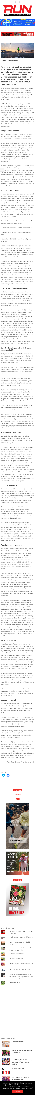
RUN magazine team (18, 1068)
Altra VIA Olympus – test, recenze (20, 969)
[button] (17, 10)
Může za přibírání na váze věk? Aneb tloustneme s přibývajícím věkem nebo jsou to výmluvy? (21, 976)
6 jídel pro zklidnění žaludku (18, 953)
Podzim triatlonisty (18, 1041)
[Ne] (33, 1088)
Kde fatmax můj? (15, 982)
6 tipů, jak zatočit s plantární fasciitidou (21, 937)
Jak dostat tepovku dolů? (17, 958)
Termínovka (17, 795)
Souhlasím (17, 1091)
